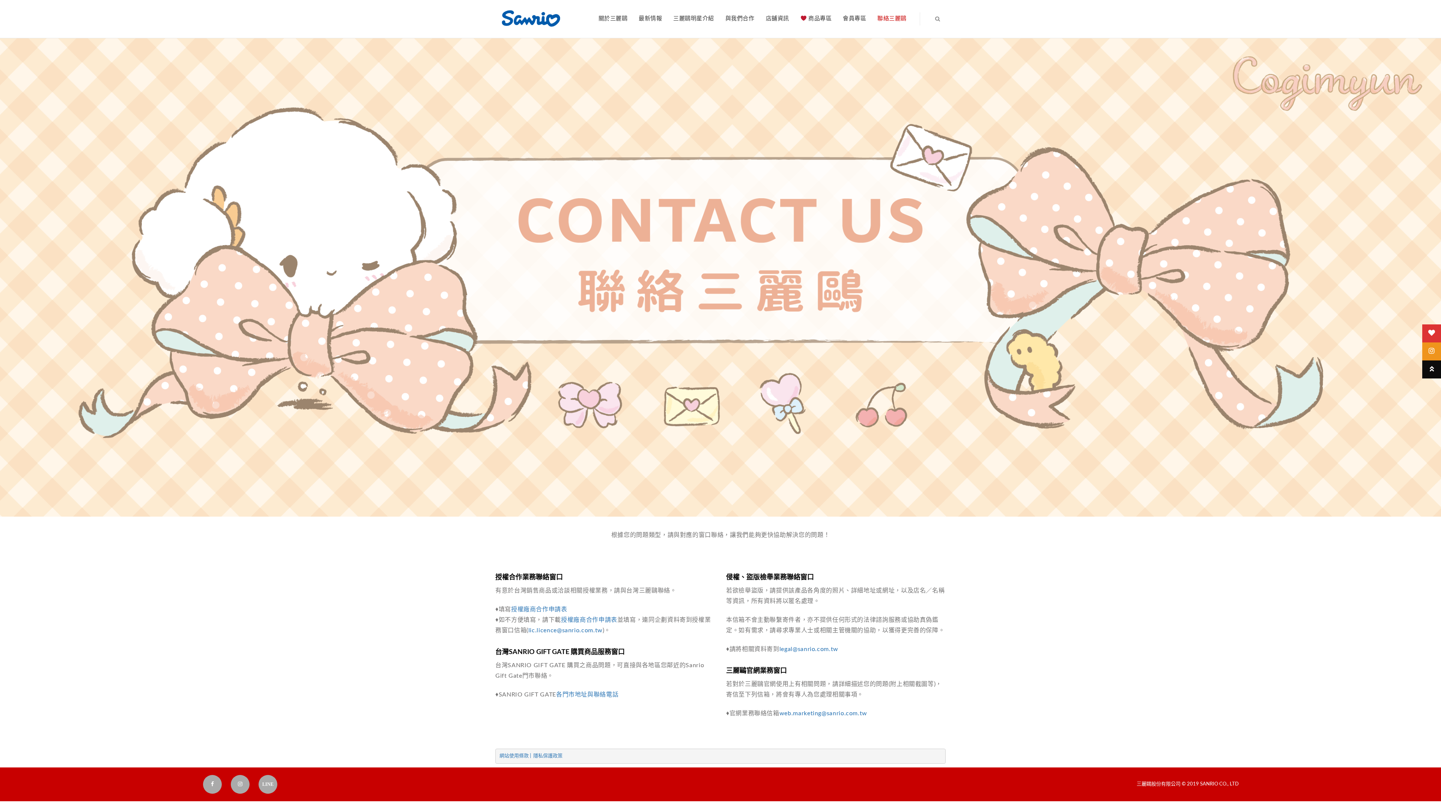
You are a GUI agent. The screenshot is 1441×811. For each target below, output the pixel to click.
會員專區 (854, 18)
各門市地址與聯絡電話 (587, 695)
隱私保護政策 (548, 756)
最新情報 (650, 18)
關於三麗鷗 (613, 18)
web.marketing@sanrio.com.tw (823, 713)
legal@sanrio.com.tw (808, 649)
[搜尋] (930, 19)
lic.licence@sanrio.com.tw (565, 630)
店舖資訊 (777, 18)
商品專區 (819, 18)
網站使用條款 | (516, 756)
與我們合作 (740, 18)
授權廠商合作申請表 (539, 609)
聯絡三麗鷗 (892, 18)
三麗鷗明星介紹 (693, 18)
